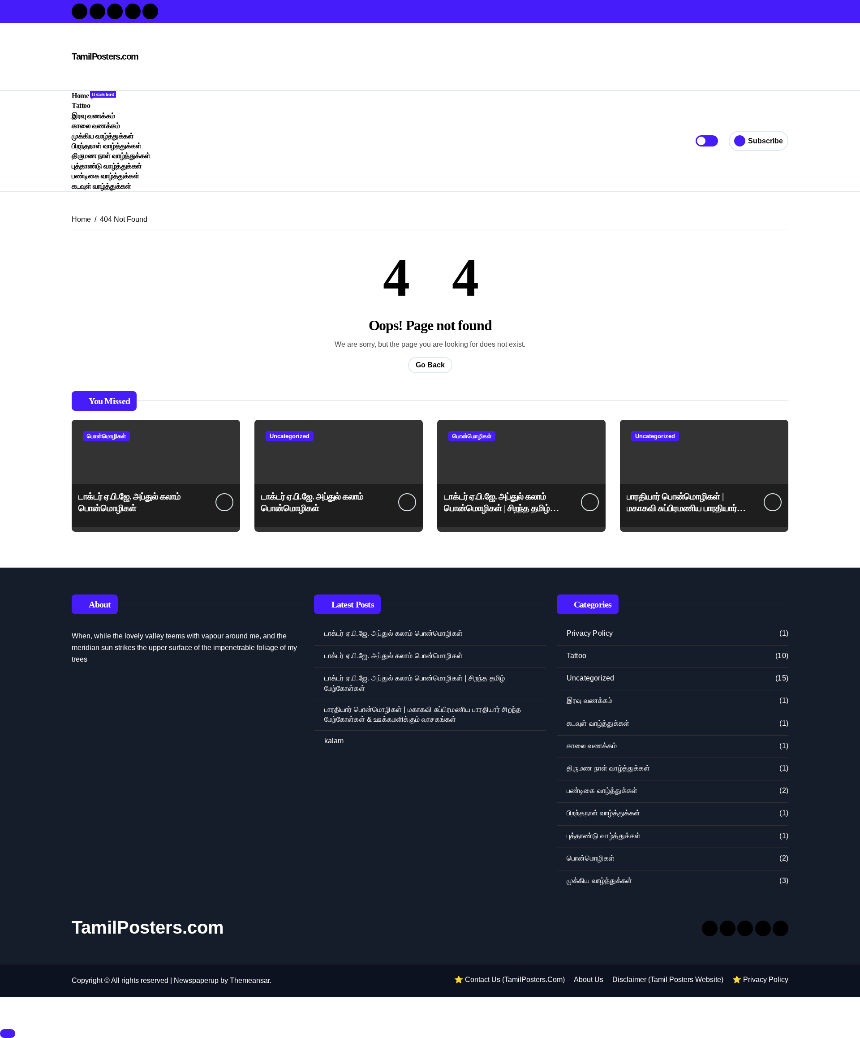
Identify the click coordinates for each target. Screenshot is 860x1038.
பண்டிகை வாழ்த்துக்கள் (105, 176)
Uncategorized (290, 436)
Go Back (430, 365)
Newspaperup (196, 980)
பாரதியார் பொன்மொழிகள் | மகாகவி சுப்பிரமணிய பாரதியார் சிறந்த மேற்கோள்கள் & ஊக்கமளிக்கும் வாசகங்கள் (422, 714)
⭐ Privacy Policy (760, 979)
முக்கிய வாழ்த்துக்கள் (102, 136)
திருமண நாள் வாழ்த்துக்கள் (111, 155)
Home (93, 95)
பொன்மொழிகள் (106, 436)
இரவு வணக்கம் (93, 116)
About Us (588, 979)
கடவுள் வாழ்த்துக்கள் (101, 186)
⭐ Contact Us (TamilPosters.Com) (509, 979)
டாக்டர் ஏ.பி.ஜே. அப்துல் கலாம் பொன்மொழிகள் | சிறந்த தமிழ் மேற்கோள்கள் (497, 508)
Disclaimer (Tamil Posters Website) (667, 979)
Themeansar (250, 980)
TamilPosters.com (105, 56)
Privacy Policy (590, 633)
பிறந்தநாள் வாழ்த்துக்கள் (106, 146)
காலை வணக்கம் (96, 125)
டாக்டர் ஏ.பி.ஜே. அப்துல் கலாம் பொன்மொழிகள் (393, 633)
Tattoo (81, 105)
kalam (334, 741)
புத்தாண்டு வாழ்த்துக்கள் (107, 166)
